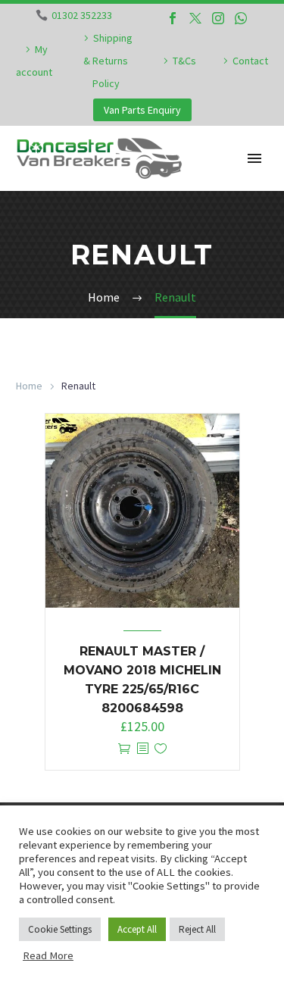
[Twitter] (195, 18)
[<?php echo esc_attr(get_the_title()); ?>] (142, 749)
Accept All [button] (137, 929)
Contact (250, 60)
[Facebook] (172, 18)
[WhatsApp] (240, 18)
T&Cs (184, 60)
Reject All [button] (197, 929)
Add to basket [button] (124, 749)
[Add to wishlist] (160, 749)
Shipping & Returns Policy (108, 60)
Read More (48, 955)
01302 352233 (81, 15)
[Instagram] (218, 18)
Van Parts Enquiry (142, 110)
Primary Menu (254, 158)
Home (29, 385)
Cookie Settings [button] (60, 929)
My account (34, 60)
